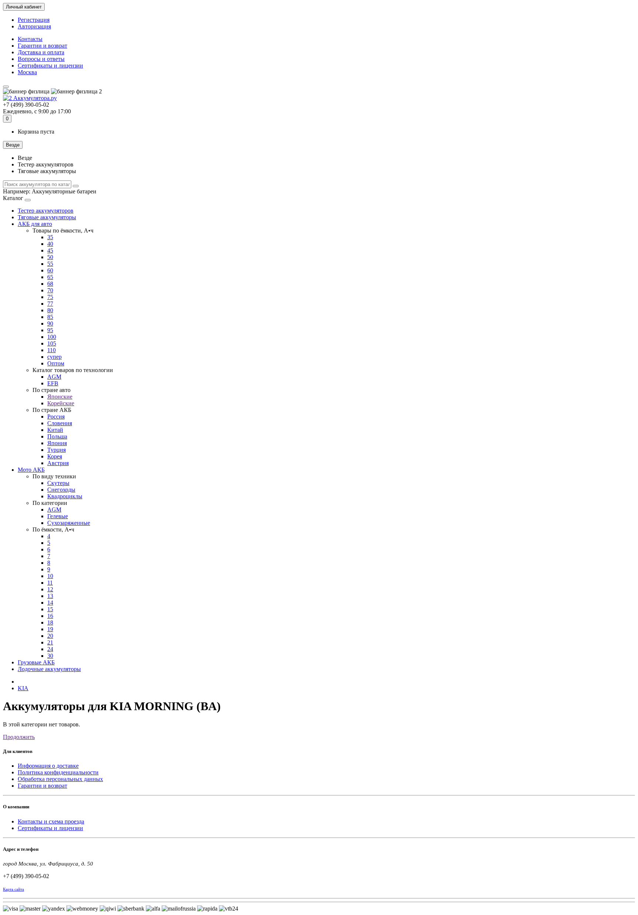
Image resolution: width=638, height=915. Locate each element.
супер (54, 357)
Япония (57, 443)
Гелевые (57, 516)
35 (50, 237)
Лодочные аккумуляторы (49, 669)
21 (50, 642)
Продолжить (19, 737)
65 (50, 277)
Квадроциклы (64, 496)
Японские (59, 396)
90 (50, 323)
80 (50, 310)
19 (50, 629)
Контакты (30, 39)
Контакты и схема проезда (51, 821)
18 (50, 622)
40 (50, 244)
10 (50, 576)
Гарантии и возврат (42, 45)
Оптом (55, 363)
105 (51, 343)
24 (50, 649)
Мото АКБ (31, 470)
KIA (23, 688)
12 (50, 589)
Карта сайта (13, 889)
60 (50, 270)
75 (50, 297)
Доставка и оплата (41, 52)
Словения (59, 423)
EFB (52, 383)
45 (50, 250)
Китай (55, 430)
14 (50, 602)
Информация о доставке (48, 766)
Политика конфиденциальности (58, 772)
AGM (54, 377)
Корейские (60, 403)
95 (50, 330)
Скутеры (58, 483)
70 (50, 290)
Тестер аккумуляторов (45, 210)
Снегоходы (61, 489)
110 (51, 350)
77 (50, 303)
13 (50, 596)
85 (50, 317)
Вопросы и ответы (41, 59)
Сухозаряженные (68, 523)
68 (50, 284)
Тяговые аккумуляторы (47, 217)
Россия (56, 416)
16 (50, 616)
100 (51, 337)
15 (50, 609)
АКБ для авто (35, 224)
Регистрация (33, 20)
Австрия (58, 463)
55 (50, 264)
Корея (54, 456)
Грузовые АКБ (36, 662)
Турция (56, 450)
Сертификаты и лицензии (50, 65)
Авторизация (34, 26)
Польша (57, 436)
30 (50, 656)
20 (50, 636)
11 (50, 582)
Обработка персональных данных (60, 779)
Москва (27, 72)
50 (50, 257)
